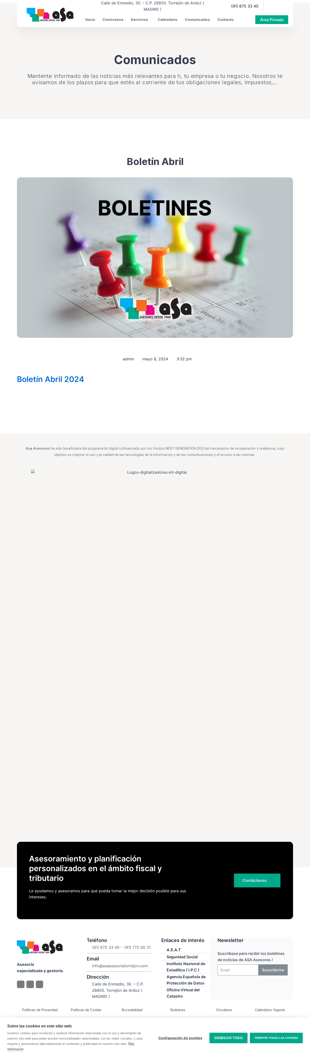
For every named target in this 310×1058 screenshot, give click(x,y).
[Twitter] (274, 6)
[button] (271, 19)
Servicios (139, 19)
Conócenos (113, 19)
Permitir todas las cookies (276, 1037)
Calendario (168, 19)
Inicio (90, 19)
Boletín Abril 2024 (50, 379)
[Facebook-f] (267, 6)
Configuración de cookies (180, 1038)
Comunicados (197, 19)
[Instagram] (282, 6)
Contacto (225, 19)
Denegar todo (228, 1038)
